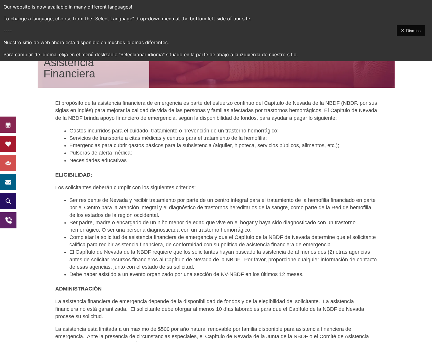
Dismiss (413, 30)
